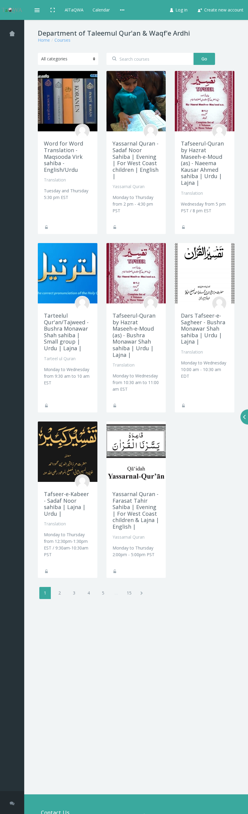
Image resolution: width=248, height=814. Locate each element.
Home (44, 40)
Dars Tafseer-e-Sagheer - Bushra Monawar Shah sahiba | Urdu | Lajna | (203, 328)
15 (129, 593)
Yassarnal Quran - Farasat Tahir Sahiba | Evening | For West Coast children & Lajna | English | (136, 510)
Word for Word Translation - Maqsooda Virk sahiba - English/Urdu (63, 156)
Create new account (223, 10)
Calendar (101, 10)
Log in (181, 10)
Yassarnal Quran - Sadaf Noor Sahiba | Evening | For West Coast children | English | (135, 160)
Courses (62, 40)
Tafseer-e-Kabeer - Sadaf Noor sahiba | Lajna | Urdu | (66, 503)
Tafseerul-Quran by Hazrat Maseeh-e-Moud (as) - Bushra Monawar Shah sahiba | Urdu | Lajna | (134, 335)
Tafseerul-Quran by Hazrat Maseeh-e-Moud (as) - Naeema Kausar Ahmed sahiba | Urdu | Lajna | (202, 163)
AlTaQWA (74, 10)
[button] (37, 10)
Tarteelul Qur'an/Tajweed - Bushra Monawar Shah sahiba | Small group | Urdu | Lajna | (66, 332)
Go (204, 59)
